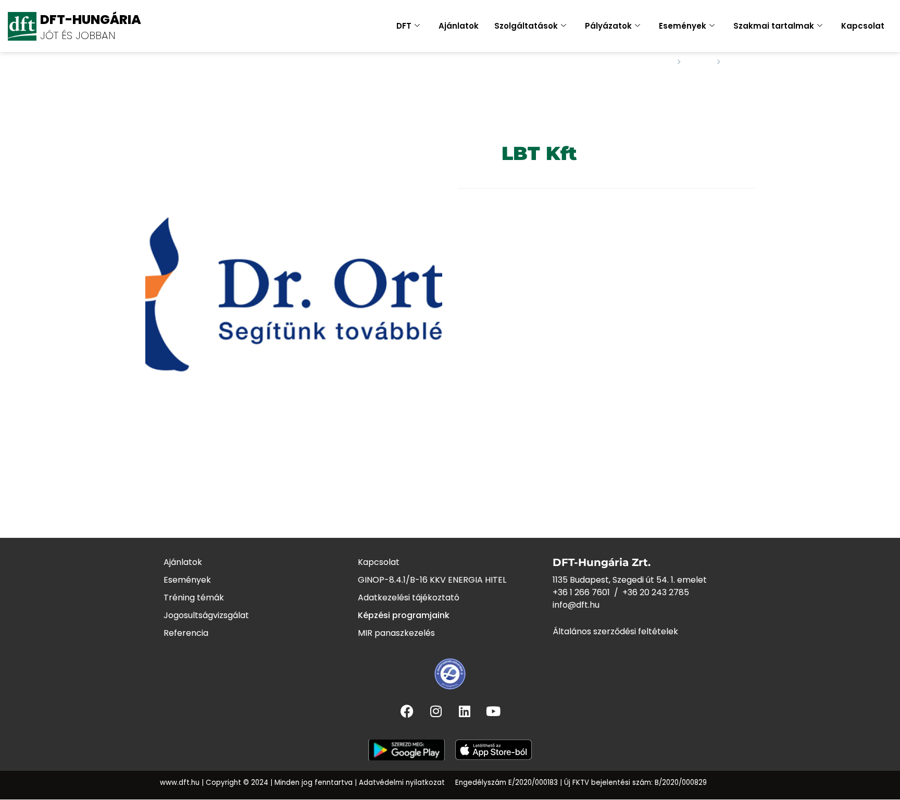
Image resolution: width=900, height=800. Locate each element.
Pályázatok (608, 25)
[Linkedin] (465, 711)
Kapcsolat (862, 25)
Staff (699, 62)
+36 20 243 (645, 592)
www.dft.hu (179, 782)
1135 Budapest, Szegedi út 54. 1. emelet (630, 580)
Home (658, 62)
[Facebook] (407, 711)
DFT (403, 25)
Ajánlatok (459, 25)
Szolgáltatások (526, 25)
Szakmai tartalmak (773, 25)
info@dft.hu (576, 605)
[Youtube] (493, 711)
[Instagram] (436, 711)
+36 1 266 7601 (581, 592)
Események (682, 25)
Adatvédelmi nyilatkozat (402, 782)
